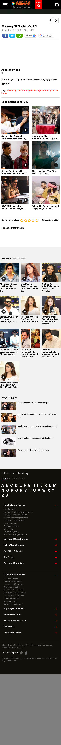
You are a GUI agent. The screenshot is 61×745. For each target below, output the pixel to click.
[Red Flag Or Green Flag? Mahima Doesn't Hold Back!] (30, 305)
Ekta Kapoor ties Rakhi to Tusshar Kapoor (34, 403)
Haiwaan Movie (10, 523)
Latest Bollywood (14, 574)
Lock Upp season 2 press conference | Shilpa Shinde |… (9, 352)
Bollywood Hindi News (13, 604)
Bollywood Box (14, 563)
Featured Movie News (13, 581)
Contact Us (47, 645)
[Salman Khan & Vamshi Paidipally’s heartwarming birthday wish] (15, 120)
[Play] (3, 279)
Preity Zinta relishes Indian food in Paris (33, 450)
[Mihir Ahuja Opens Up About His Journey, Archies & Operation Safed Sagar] (9, 272)
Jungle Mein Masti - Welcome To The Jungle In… (45, 137)
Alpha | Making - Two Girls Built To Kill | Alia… (44, 172)
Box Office (13, 551)
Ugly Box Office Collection (30, 79)
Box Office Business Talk (14, 590)
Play (26, 130)
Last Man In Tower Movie (14, 520)
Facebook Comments (12, 228)
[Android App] (21, 653)
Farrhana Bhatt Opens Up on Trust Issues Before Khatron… (50, 320)
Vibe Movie (8, 529)
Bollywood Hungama (35, 90)
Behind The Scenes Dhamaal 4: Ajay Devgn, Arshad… (45, 207)
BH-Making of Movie (16, 90)
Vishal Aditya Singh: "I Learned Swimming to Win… (9, 319)
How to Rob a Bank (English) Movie (18, 512)
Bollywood (15, 620)
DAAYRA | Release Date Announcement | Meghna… (13, 207)
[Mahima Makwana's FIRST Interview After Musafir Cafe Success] (9, 371)
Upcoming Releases (12, 598)
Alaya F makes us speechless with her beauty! (36, 438)
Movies (5, 478)
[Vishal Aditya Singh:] (9, 305)
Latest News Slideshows (14, 595)
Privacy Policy (24, 645)
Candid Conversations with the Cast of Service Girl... (38, 426)
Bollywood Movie (16, 539)
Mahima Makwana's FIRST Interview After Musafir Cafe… (9, 385)
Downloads (12, 633)
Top (9, 557)
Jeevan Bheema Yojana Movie (16, 518)
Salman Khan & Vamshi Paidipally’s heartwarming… (14, 137)
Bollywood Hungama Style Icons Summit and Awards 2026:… (29, 353)
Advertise (13, 645)
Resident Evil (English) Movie (15, 534)
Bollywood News (11, 579)
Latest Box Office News (13, 584)
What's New (19, 258)
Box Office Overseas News (15, 593)
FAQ (20, 648)
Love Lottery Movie (11, 532)
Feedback (36, 645)
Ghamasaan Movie (11, 526)
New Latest (12, 614)
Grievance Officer (9, 648)
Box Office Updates (12, 587)
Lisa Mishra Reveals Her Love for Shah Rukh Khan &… (30, 287)
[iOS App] (26, 653)
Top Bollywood (14, 608)
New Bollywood (14, 505)
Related (6, 258)
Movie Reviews (10, 601)
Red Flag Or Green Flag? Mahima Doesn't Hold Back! (30, 319)
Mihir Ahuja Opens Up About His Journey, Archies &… (8, 287)
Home (4, 645)
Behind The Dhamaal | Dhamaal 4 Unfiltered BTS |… (14, 172)
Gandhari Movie (10, 509)
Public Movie (14, 545)
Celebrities (18, 478)
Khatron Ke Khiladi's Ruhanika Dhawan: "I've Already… (50, 287)
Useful (9, 626)
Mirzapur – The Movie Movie (15, 515)
